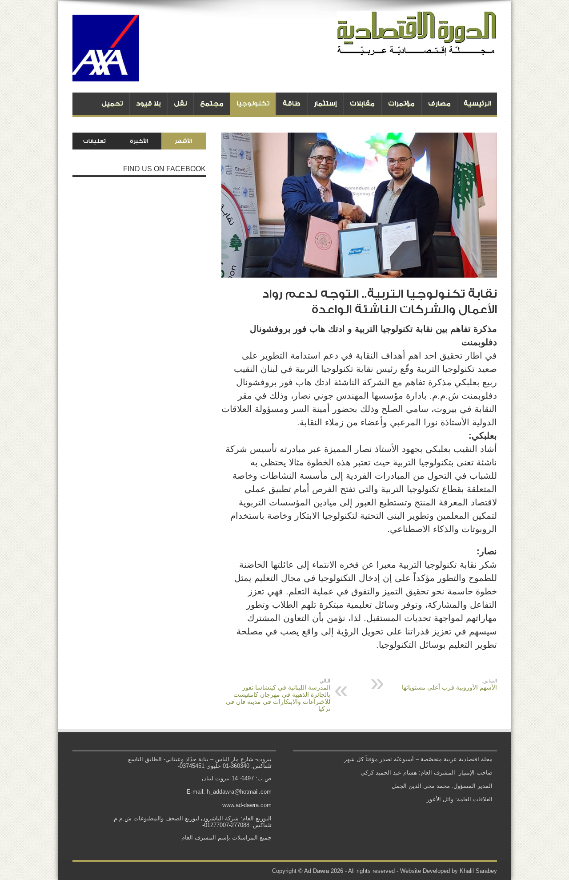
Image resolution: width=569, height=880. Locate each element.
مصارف (439, 103)
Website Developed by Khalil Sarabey (448, 871)
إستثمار (325, 103)
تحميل (112, 103)
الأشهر (183, 141)
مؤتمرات (401, 103)
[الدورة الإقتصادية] (417, 49)
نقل (180, 103)
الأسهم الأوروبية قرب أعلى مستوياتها (449, 684)
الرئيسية (477, 103)
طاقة (292, 103)
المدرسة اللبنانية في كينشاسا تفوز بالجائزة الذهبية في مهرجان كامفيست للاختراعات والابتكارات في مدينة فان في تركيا (278, 695)
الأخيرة (139, 141)
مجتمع (212, 103)
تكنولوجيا (252, 103)
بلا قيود (148, 103)
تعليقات (94, 141)
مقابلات (362, 103)
